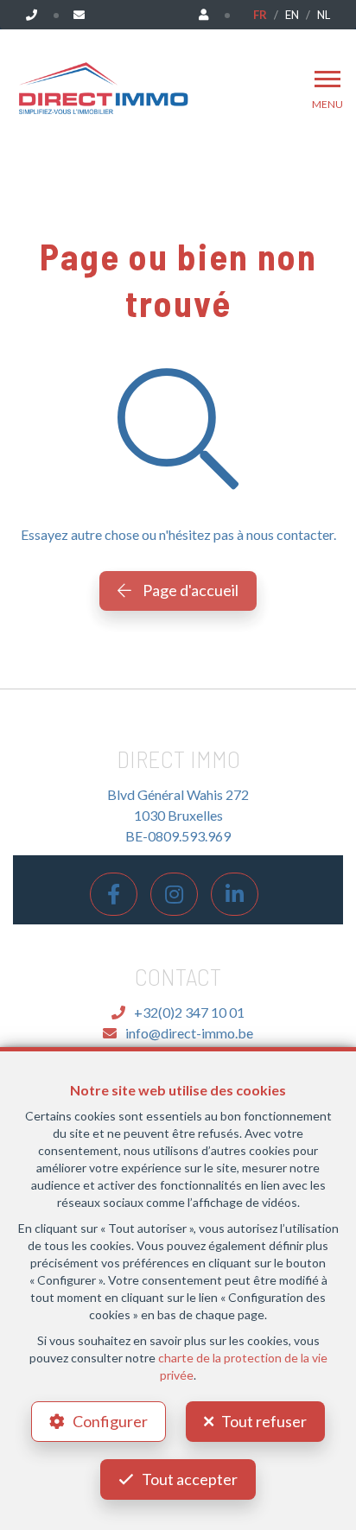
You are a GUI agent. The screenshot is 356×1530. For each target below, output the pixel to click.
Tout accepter (190, 1479)
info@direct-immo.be (189, 1033)
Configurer (110, 1421)
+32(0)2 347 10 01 (189, 1012)
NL (323, 15)
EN (292, 15)
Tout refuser (264, 1421)
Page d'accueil (189, 590)
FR (260, 15)
